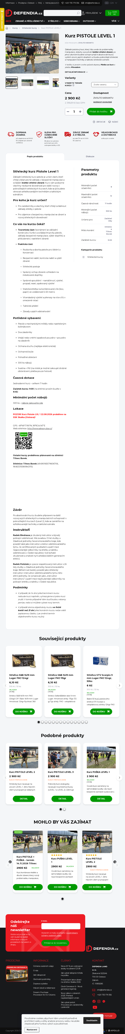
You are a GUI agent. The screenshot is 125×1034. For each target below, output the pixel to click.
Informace (10, 3)
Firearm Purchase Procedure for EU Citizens (44, 993)
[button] (39, 722)
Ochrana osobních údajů (43, 966)
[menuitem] (9, 21)
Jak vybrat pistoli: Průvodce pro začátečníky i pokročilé (72, 1004)
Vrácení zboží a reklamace (44, 988)
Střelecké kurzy (95, 257)
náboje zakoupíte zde (32, 403)
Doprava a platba (40, 984)
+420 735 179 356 (104, 995)
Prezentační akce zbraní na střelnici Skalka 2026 (71, 981)
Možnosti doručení (102, 102)
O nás (35, 970)
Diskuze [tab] (90, 156)
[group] (27, 862)
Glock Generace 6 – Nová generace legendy (71, 987)
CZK (112, 3)
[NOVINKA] (28, 843)
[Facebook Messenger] (104, 1001)
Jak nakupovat (39, 975)
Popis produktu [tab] (35, 156)
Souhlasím (91, 1020)
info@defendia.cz (104, 990)
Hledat (78, 13)
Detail (24, 798)
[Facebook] (94, 1001)
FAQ (40, 3)
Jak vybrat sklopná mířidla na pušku (72, 974)
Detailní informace (75, 72)
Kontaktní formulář (104, 1016)
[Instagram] (99, 1001)
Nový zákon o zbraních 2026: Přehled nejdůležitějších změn (70, 995)
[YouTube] (95, 1007)
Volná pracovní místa (54, 3)
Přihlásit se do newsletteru (55, 943)
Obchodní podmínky (42, 979)
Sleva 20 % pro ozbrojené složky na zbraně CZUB (72, 967)
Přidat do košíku (98, 111)
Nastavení (32, 1029)
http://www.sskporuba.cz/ (39, 428)
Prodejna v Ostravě (26, 3)
